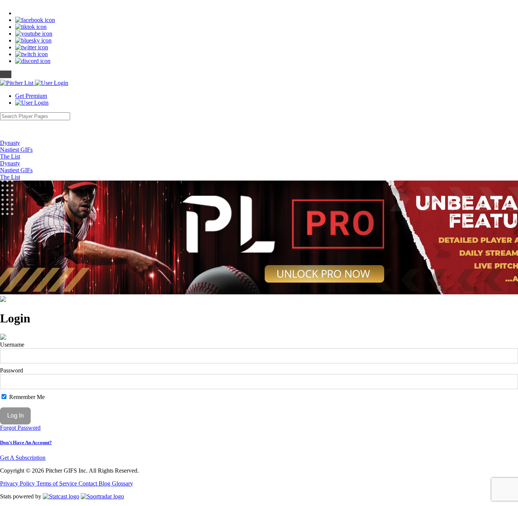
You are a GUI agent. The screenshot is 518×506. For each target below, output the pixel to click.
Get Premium (31, 96)
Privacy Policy (18, 483)
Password (11, 370)
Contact (88, 483)
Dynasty (10, 143)
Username (12, 344)
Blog (105, 483)
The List (10, 156)
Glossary (122, 483)
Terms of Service (57, 483)
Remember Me (26, 397)
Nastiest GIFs (16, 149)
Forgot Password (20, 427)
